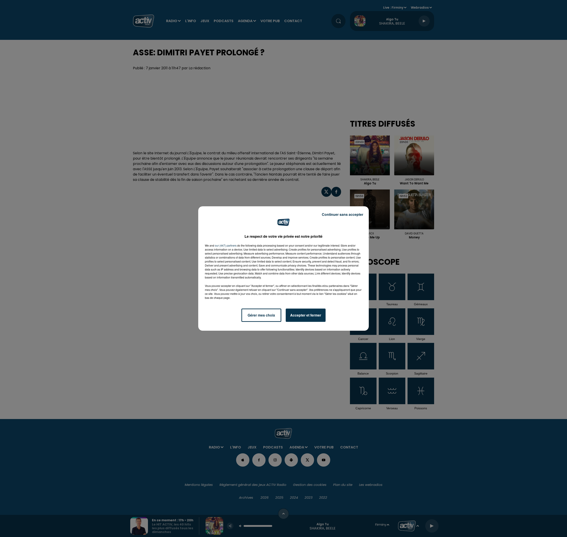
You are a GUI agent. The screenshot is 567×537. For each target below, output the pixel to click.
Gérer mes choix (261, 315)
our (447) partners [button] (226, 245)
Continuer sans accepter (342, 214)
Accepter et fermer (305, 315)
